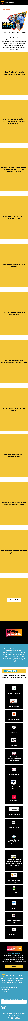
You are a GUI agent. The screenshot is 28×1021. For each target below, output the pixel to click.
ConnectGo (14, 732)
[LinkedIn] (2, 1008)
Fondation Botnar (14, 775)
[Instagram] (4, 1008)
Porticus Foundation (14, 814)
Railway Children (14, 827)
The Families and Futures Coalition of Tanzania (14, 842)
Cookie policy (5, 990)
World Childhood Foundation (14, 936)
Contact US (4, 994)
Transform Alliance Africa (14, 881)
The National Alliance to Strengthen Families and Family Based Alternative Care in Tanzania (14, 862)
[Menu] (26, 3)
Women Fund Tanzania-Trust (14, 922)
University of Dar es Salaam (14, 894)
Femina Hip (14, 745)
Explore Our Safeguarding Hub (9, 988)
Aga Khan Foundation (14, 693)
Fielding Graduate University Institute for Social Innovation (14, 759)
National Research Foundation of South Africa (14, 787)
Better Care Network (14, 706)
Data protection (5, 992)
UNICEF (14, 908)
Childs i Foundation (14, 719)
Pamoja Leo (13, 801)
